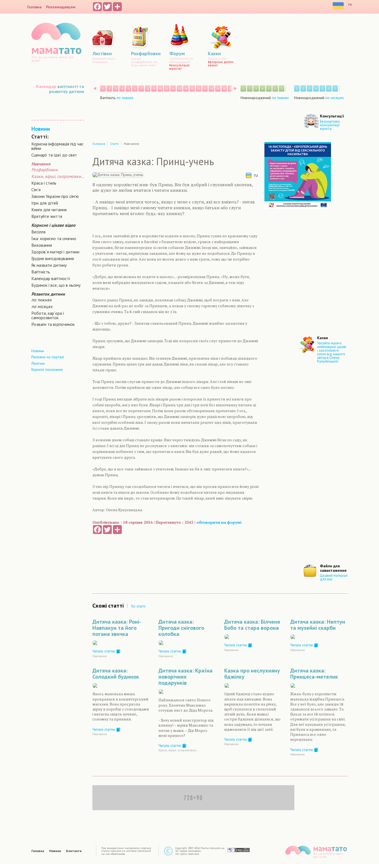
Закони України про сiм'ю (55, 196)
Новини (40, 128)
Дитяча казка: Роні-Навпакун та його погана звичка (116, 628)
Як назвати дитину (49, 265)
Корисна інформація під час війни (57, 146)
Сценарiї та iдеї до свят (54, 155)
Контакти (74, 851)
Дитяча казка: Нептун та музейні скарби (317, 624)
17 (205, 88)
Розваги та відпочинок (53, 324)
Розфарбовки (44, 169)
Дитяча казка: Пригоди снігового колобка (181, 628)
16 (198, 88)
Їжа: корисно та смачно (53, 238)
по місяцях (41, 306)
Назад (94, 88)
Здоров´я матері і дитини (55, 252)
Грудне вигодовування (52, 258)
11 (166, 88)
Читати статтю (104, 651)
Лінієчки (38, 363)
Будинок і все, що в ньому (55, 285)
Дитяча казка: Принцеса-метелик (314, 673)
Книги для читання (49, 209)
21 (230, 88)
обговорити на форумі (218, 522)
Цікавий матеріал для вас (334, 577)
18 (211, 88)
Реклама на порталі (47, 356)
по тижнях (41, 300)
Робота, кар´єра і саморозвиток (47, 315)
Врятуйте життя (46, 216)
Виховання (41, 245)
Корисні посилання (47, 369)
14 (186, 88)
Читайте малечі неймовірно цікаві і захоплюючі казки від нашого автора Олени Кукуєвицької (331, 352)
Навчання (99, 656)
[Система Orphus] (239, 850)
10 (160, 88)
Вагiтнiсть (40, 271)
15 (192, 88)
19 (217, 88)
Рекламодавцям (60, 7)
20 (224, 88)
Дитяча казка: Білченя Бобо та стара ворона (252, 624)
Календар (46, 86)
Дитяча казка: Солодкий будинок (115, 673)
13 (179, 88)
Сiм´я (36, 189)
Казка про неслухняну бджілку (252, 673)
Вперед (235, 88)
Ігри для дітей (44, 203)
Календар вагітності (50, 278)
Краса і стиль (43, 183)
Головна (34, 7)
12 (173, 88)
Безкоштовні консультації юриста (330, 125)
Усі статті (138, 606)
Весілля (38, 232)
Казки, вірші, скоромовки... (57, 176)
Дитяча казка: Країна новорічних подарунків (185, 676)
